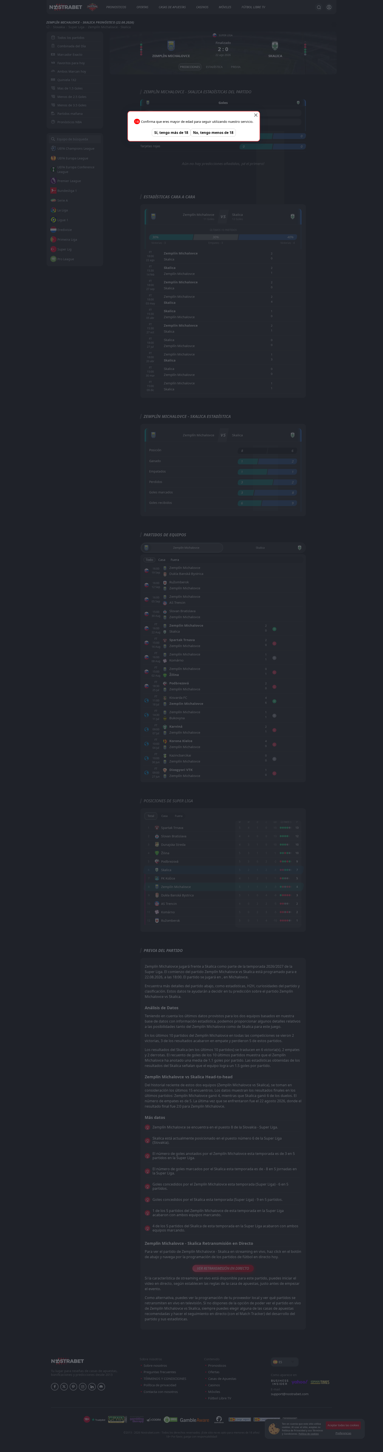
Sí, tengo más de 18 (171, 132)
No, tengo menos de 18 (213, 132)
